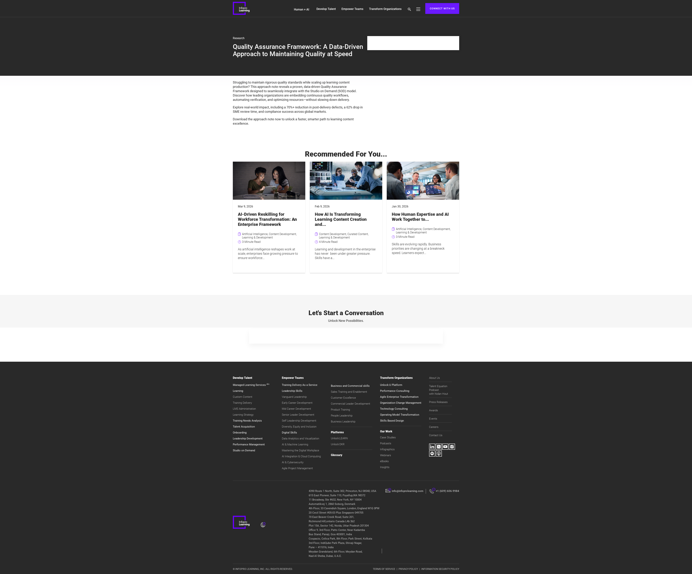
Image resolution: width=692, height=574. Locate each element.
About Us (434, 378)
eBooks (384, 461)
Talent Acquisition (244, 426)
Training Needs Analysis (247, 420)
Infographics (387, 449)
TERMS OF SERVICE (384, 569)
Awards (433, 410)
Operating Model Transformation (399, 414)
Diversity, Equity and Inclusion (299, 426)
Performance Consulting (394, 391)
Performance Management (249, 444)
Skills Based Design (392, 420)
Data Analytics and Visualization (300, 438)
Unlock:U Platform (391, 385)
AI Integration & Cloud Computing (301, 456)
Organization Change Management (400, 402)
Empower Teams (352, 9)
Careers (433, 427)
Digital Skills (289, 432)
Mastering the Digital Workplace (300, 450)
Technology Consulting (394, 408)
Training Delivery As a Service (299, 385)
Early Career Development (297, 402)
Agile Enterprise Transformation (399, 396)
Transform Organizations (385, 9)
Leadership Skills (292, 391)
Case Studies (388, 437)
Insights (384, 467)
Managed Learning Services (251, 385)
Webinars (385, 455)
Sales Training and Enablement (349, 391)
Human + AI (301, 9)
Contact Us (435, 435)
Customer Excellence (343, 397)
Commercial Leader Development (350, 403)
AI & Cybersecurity (292, 462)
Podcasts (385, 443)
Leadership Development (248, 438)
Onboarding (240, 432)
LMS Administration (244, 408)
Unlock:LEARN (339, 438)
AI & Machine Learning (295, 444)
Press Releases (438, 402)
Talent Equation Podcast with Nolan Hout (438, 390)
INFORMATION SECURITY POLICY (440, 569)
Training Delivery (242, 402)
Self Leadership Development (299, 420)
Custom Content (242, 396)
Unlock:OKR (338, 444)
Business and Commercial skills (350, 385)
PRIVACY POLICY (408, 569)
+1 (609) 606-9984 (447, 491)
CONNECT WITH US (442, 8)
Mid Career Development (296, 408)
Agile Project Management (297, 468)
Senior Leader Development (298, 414)
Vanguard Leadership (294, 396)
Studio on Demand (244, 450)
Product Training (340, 409)
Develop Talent (326, 9)
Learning (238, 391)
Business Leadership (343, 421)
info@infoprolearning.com (407, 491)
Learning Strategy (243, 414)
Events (433, 418)
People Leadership (341, 415)
